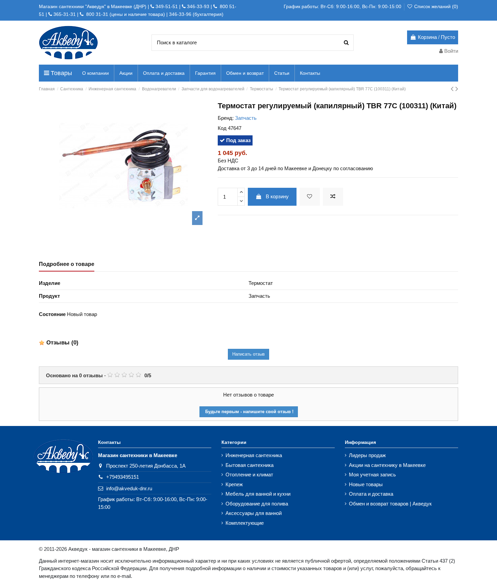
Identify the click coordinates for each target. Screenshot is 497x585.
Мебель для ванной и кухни (258, 494)
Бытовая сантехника (250, 465)
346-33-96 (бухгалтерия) (196, 14)
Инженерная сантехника (254, 455)
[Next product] (456, 89)
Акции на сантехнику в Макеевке (387, 465)
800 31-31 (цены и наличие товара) (125, 14)
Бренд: (226, 118)
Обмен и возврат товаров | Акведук (390, 504)
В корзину (277, 196)
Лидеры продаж (367, 455)
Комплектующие (245, 523)
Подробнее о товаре (66, 264)
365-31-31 (64, 14)
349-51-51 (166, 6)
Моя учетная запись (372, 474)
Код (222, 128)
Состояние (52, 314)
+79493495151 (122, 477)
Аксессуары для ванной (254, 513)
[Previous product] (453, 89)
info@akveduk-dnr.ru (129, 488)
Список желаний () (435, 6)
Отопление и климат (249, 474)
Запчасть (246, 118)
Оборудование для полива (257, 504)
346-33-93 (198, 6)
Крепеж (234, 484)
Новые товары (366, 484)
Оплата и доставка (371, 494)
